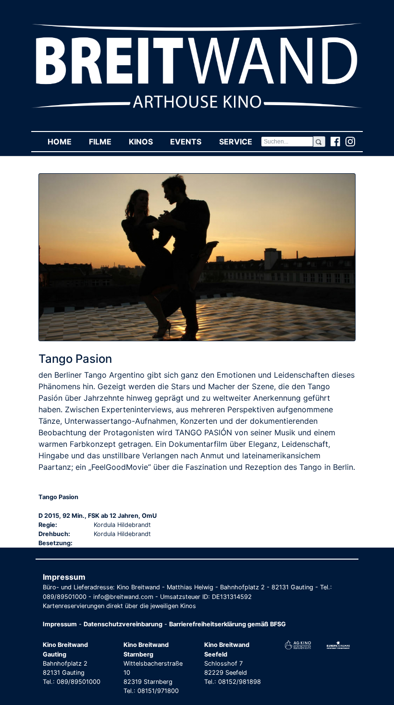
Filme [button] (104, 141)
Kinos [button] (145, 141)
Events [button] (190, 141)
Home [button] (64, 141)
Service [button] (239, 141)
